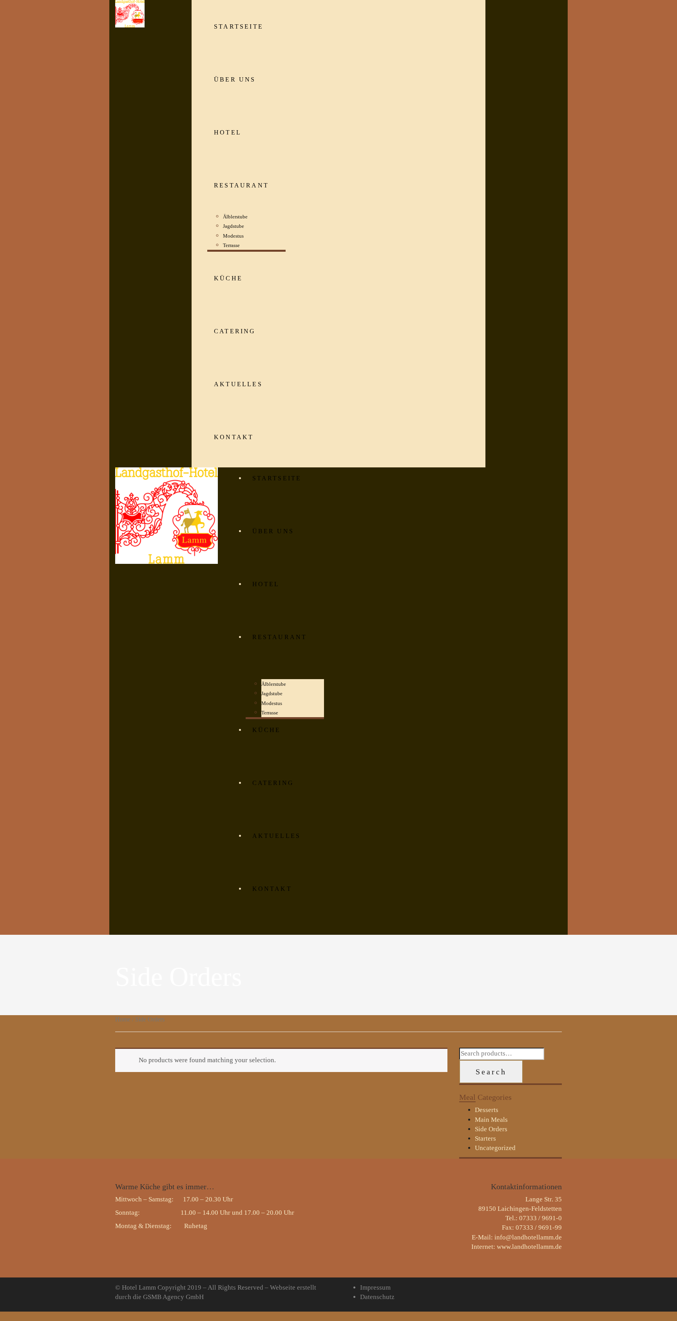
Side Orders (491, 1129)
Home (122, 1019)
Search (491, 1071)
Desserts (486, 1110)
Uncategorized (495, 1148)
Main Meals (491, 1119)
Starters (485, 1138)
